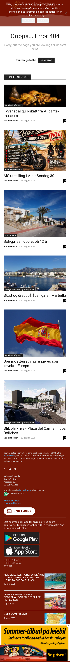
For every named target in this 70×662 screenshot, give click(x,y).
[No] (65, 13)
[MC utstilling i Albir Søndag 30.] (35, 150)
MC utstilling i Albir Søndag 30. (29, 176)
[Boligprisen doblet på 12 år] (35, 213)
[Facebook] (4, 469)
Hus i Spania (10, 235)
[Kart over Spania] (56, 620)
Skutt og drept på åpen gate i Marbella (35, 295)
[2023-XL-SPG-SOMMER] (35, 660)
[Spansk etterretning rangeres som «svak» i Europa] (35, 333)
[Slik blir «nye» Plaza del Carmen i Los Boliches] (35, 402)
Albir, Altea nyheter (13, 169)
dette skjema (24, 490)
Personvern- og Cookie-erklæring (12, 502)
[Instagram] (9, 469)
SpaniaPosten (11, 120)
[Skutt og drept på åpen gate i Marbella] (35, 273)
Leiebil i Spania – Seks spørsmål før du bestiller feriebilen (22, 597)
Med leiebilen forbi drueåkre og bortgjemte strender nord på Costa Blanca (24, 577)
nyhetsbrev (9, 455)
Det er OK (28, 20)
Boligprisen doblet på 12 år (26, 241)
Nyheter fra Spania (13, 105)
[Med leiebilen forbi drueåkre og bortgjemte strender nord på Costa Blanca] (56, 581)
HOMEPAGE (46, 60)
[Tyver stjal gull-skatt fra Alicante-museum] (35, 96)
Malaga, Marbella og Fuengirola (19, 289)
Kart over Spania (15, 614)
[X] (15, 469)
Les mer (42, 20)
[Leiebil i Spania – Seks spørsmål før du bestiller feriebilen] (56, 601)
